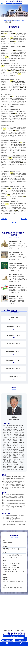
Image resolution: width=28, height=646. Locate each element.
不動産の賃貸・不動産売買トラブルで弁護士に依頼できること (13, 47)
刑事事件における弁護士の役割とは (10, 171)
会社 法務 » (24, 219)
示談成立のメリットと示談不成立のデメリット (13, 156)
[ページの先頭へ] (25, 639)
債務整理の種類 (5, 125)
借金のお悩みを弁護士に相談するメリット (12, 186)
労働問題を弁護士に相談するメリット (11, 202)
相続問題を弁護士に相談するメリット (11, 79)
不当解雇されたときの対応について (10, 110)
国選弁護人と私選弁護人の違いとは (10, 140)
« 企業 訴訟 (4, 219)
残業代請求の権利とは (7, 94)
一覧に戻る (14, 222)
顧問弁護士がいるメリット (8, 31)
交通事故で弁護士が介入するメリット (11, 64)
